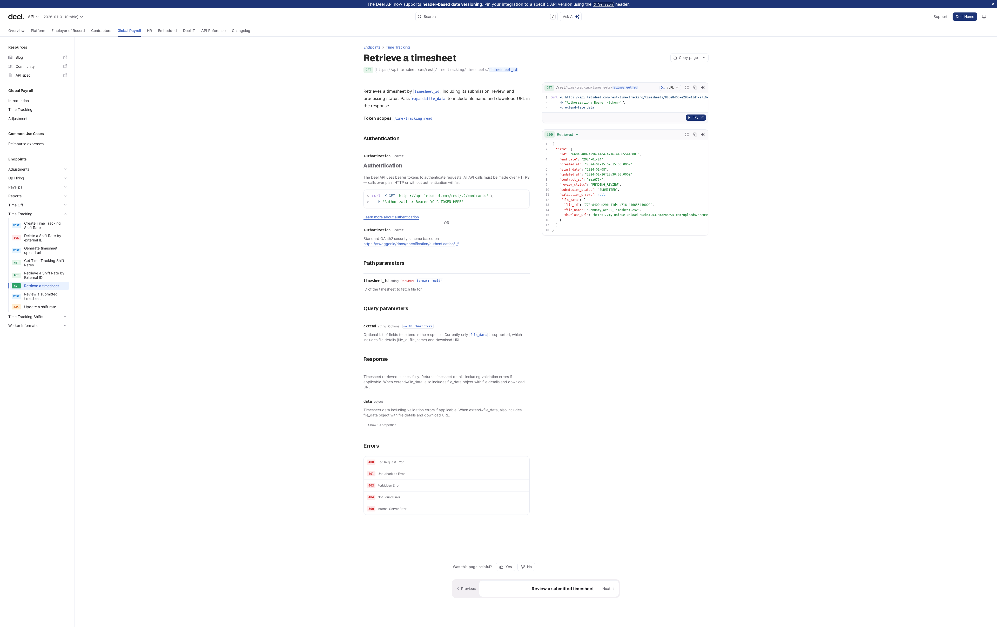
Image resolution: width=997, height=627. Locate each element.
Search (489, 16)
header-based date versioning (452, 4)
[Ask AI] (703, 87)
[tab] (16, 30)
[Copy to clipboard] (695, 87)
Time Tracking (398, 47)
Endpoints (372, 47)
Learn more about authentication (391, 217)
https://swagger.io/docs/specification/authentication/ (409, 243)
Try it (698, 117)
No (529, 566)
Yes (509, 566)
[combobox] (562, 134)
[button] (446, 462)
